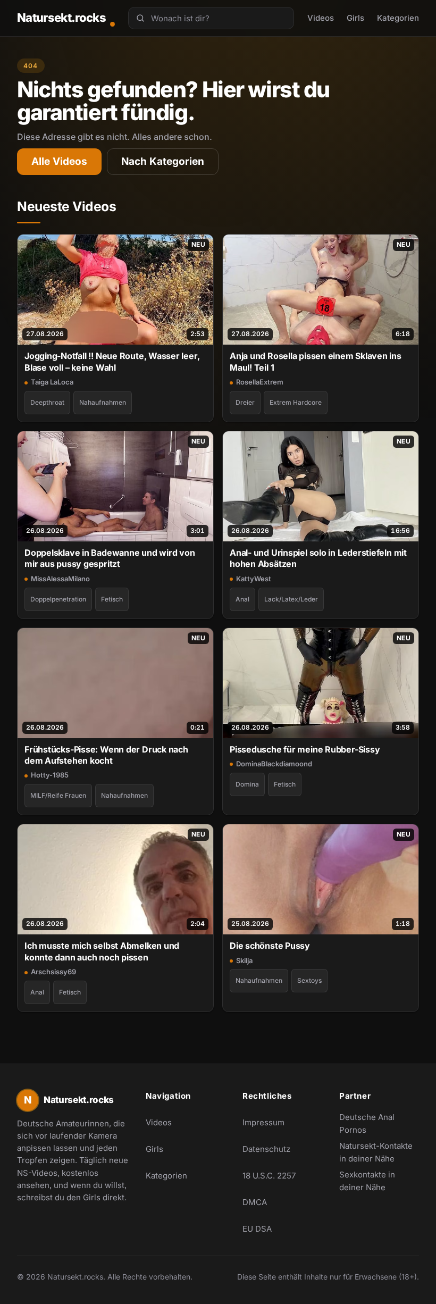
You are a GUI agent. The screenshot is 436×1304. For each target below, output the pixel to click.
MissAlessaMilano (60, 578)
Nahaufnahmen (102, 402)
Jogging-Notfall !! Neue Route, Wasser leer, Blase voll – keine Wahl (111, 361)
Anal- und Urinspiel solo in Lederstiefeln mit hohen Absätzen (318, 558)
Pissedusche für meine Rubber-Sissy (305, 749)
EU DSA (257, 1229)
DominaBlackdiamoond (274, 763)
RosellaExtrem (259, 382)
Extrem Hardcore (296, 402)
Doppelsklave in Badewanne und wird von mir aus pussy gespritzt (109, 558)
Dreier (245, 402)
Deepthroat (47, 402)
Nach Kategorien (162, 161)
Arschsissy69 (53, 971)
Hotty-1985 (50, 775)
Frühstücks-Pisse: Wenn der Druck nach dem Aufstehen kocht (106, 755)
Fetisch (112, 599)
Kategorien (398, 18)
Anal (242, 599)
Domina (247, 784)
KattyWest (253, 578)
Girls (355, 18)
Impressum (263, 1122)
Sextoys (309, 980)
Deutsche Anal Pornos (379, 1123)
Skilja (244, 960)
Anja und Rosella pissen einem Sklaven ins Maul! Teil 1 (315, 361)
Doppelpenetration (58, 599)
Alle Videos (59, 161)
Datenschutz (266, 1149)
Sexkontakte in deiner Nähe (379, 1180)
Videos (320, 18)
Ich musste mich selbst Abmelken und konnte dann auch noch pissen (101, 951)
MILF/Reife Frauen (58, 795)
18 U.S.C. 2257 (269, 1176)
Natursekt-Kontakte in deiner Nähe (379, 1152)
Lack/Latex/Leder (291, 599)
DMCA (254, 1202)
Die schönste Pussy (270, 945)
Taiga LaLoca (52, 382)
